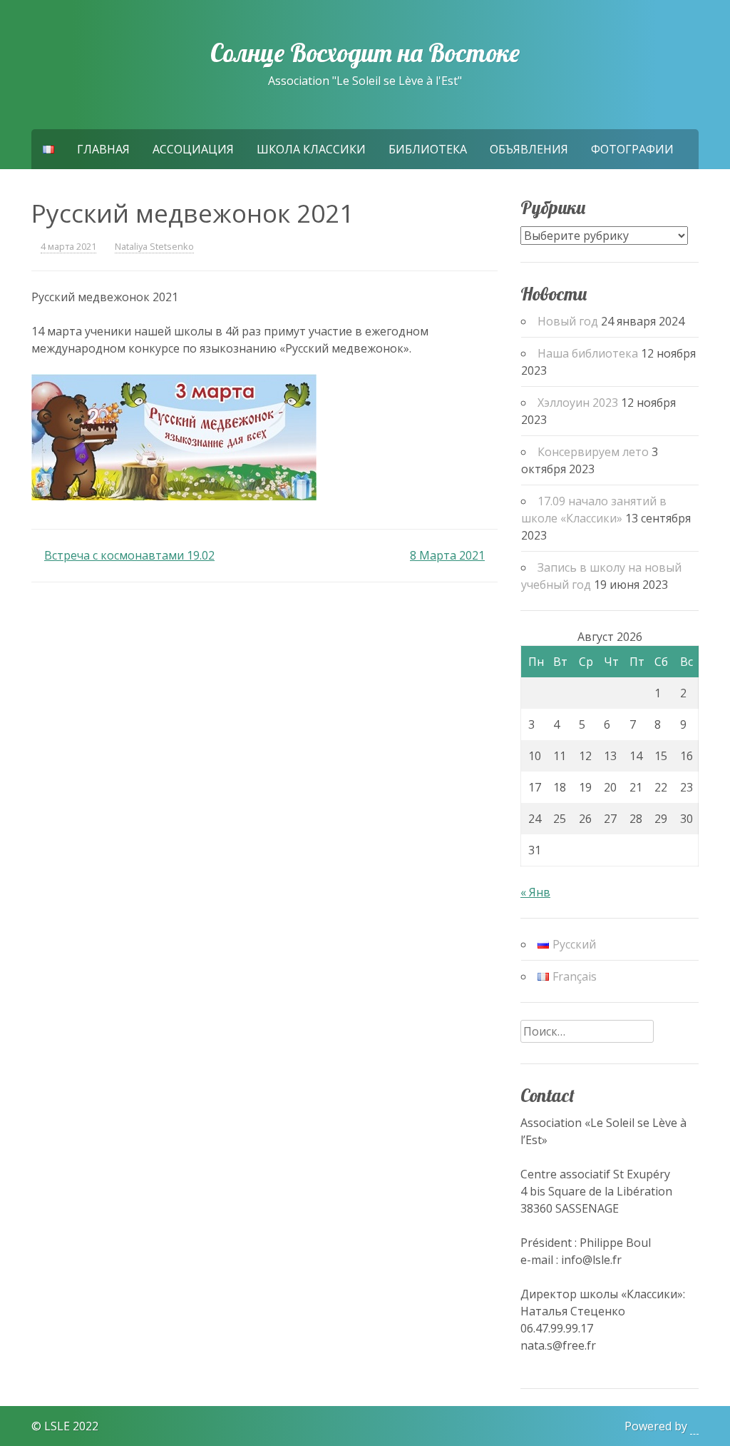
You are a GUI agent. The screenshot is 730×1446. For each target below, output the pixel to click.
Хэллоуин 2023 (578, 402)
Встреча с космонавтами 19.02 (129, 555)
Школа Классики (311, 149)
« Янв (535, 892)
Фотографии (632, 149)
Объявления (529, 149)
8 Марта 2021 (447, 555)
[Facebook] (11, 1408)
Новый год (568, 321)
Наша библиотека (588, 353)
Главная (103, 149)
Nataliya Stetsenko (154, 246)
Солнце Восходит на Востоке (365, 53)
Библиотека (428, 149)
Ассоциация (193, 149)
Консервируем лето (593, 452)
